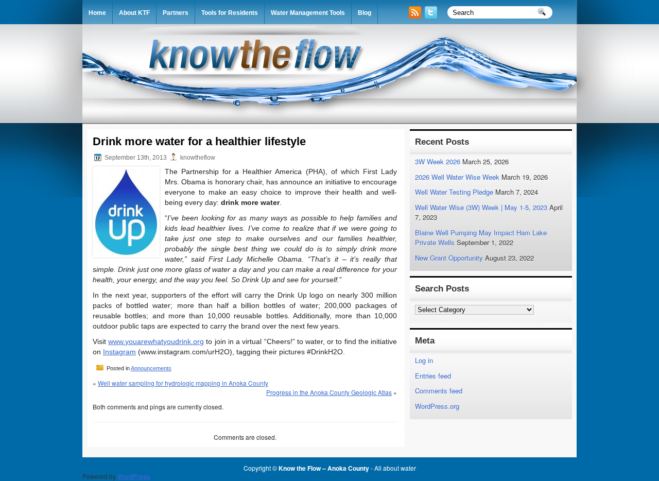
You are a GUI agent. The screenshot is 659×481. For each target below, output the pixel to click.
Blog (364, 12)
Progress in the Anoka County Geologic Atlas (329, 392)
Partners (175, 12)
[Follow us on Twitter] (432, 15)
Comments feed (438, 391)
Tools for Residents (229, 12)
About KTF (134, 12)
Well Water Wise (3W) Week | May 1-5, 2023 (481, 207)
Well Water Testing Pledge (454, 192)
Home (97, 12)
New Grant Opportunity (449, 258)
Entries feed (433, 376)
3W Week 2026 (437, 161)
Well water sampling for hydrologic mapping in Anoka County (183, 383)
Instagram (119, 352)
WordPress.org (437, 406)
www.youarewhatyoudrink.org (156, 341)
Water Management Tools (308, 12)
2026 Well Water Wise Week (457, 177)
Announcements (151, 368)
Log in (424, 360)
